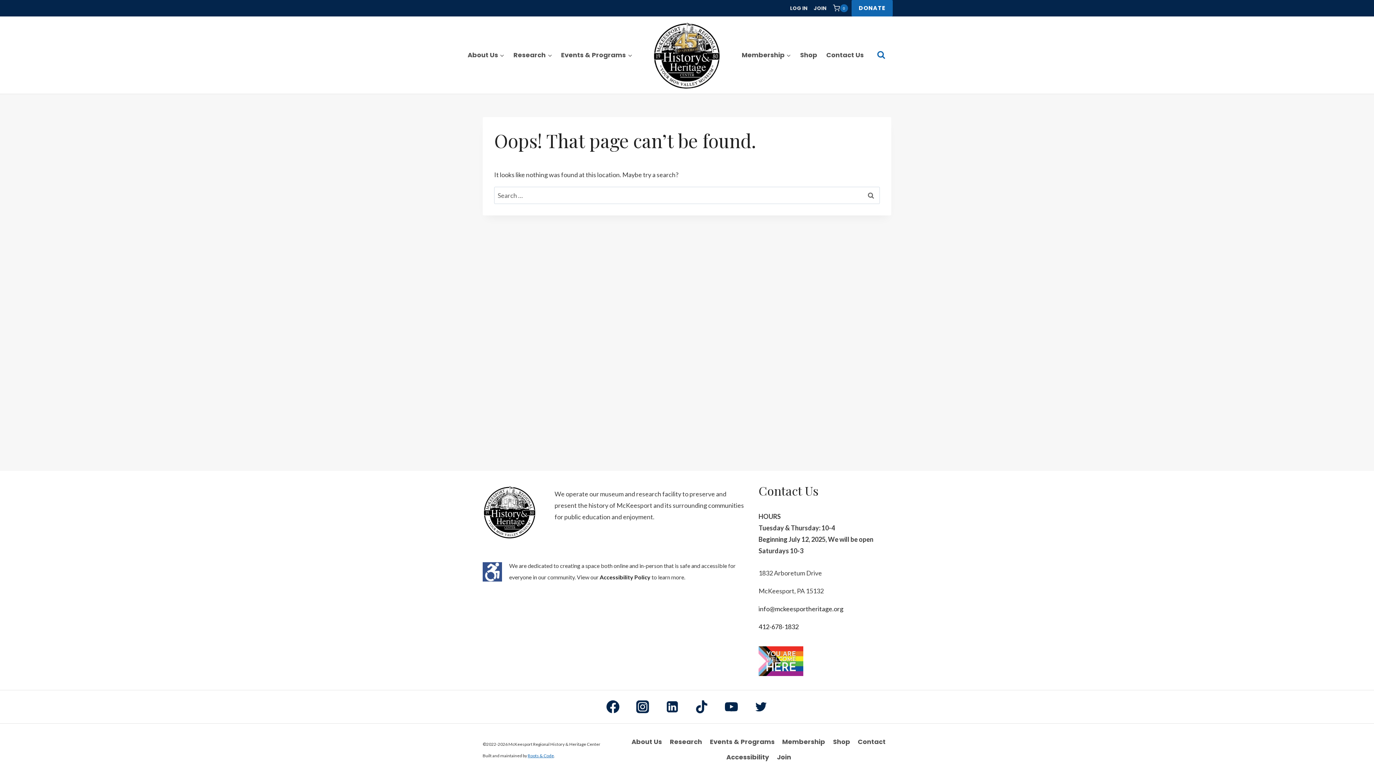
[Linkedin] (672, 707)
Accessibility (747, 757)
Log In (799, 8)
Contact (872, 741)
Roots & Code (541, 755)
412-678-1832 (779, 627)
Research (686, 741)
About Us (647, 741)
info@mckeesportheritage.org (801, 609)
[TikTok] (702, 707)
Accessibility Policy (625, 577)
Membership (803, 741)
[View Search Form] (881, 55)
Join (820, 8)
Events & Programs (742, 741)
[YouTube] (731, 707)
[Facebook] (613, 707)
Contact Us (845, 54)
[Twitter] (761, 707)
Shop (808, 54)
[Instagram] (643, 707)
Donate (872, 8)
